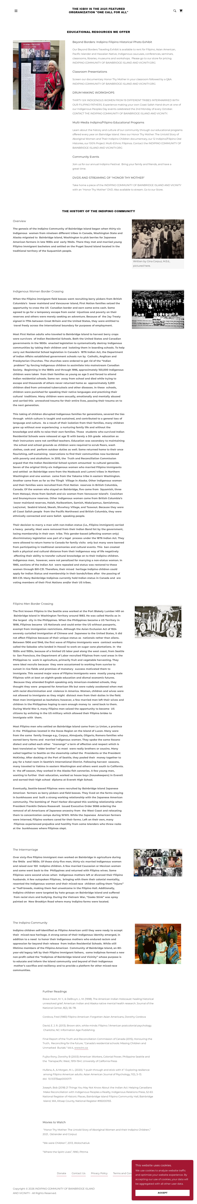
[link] (98, 12)
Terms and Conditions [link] (126, 1173)
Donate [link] (61, 1173)
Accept (162, 1193)
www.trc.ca (81, 1047)
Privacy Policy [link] (99, 1173)
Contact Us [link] (78, 1173)
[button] (16, 11)
